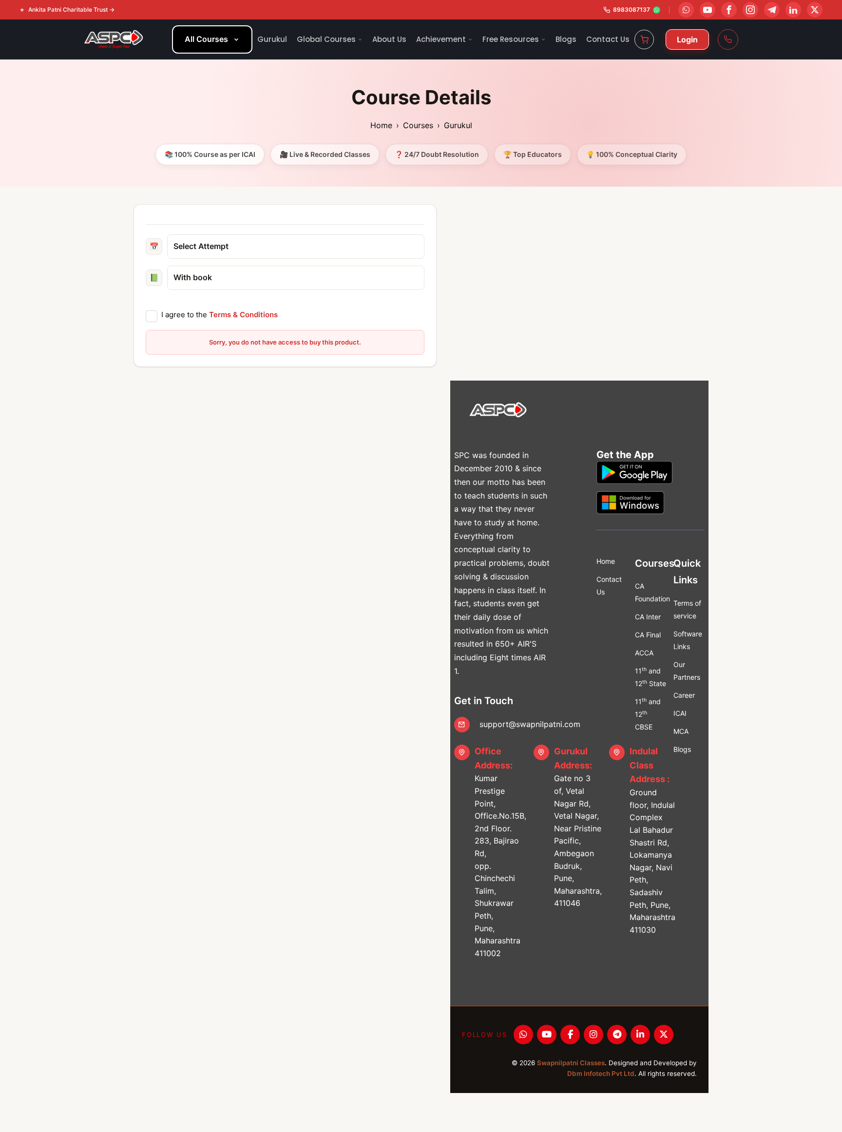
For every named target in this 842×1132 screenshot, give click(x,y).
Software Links (687, 640)
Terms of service (687, 609)
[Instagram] (593, 1034)
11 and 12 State (650, 677)
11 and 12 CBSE (648, 714)
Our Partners (686, 670)
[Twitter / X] (663, 1034)
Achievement (441, 39)
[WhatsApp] (523, 1034)
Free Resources (510, 39)
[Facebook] (570, 1034)
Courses (418, 125)
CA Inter (648, 617)
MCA (681, 731)
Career (684, 695)
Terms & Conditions (243, 314)
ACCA (644, 653)
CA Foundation (650, 592)
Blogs (565, 39)
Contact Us (608, 39)
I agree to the (219, 314)
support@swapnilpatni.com (529, 724)
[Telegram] (617, 1034)
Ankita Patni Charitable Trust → (71, 9)
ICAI (680, 713)
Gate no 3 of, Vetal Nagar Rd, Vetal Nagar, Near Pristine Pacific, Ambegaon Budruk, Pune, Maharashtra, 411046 (578, 827)
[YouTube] (546, 1034)
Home (381, 125)
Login (687, 39)
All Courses (206, 39)
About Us (389, 39)
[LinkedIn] (640, 1034)
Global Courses (326, 39)
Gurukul (272, 39)
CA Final (648, 635)
